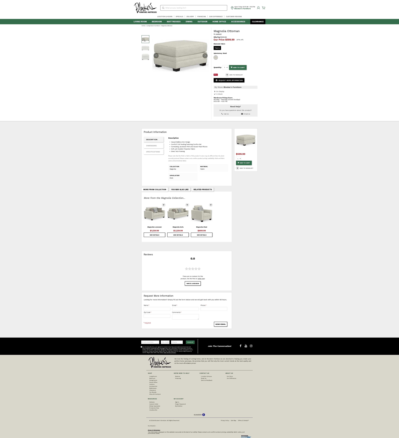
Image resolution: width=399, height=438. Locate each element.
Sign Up (190, 342)
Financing (201, 16)
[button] (205, 55)
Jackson (219, 34)
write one (201, 278)
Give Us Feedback (206, 380)
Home (143, 25)
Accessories (238, 21)
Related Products (203, 189)
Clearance (258, 21)
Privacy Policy (225, 420)
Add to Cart (239, 67)
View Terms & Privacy (170, 352)
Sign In (177, 402)
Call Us (226, 114)
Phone (203, 305)
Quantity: (218, 67)
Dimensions (151, 146)
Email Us (246, 114)
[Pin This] (216, 75)
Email (174, 305)
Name (146, 305)
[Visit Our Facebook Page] (241, 346)
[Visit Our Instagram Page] (251, 346)
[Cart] (263, 8)
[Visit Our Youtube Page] (246, 346)
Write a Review (193, 283)
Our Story (230, 376)
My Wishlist (178, 406)
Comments (176, 312)
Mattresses (174, 21)
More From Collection (154, 189)
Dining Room (153, 380)
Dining (189, 21)
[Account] (258, 8)
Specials (179, 16)
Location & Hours (164, 16)
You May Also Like (179, 189)
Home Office (219, 21)
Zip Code (147, 312)
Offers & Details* (243, 420)
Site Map (233, 420)
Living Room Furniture (153, 25)
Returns (177, 376)
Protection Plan (154, 408)
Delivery (190, 16)
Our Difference (216, 16)
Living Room (140, 21)
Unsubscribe (153, 410)
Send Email (220, 324)
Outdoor (202, 21)
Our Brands (152, 392)
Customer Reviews (234, 16)
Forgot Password (180, 404)
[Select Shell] (216, 57)
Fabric (217, 48)
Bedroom (157, 21)
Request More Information (231, 80)
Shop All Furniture (155, 394)
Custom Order (153, 404)
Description (151, 139)
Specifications (153, 152)
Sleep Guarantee (154, 406)
